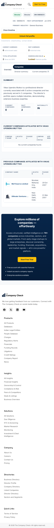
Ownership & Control (12, 385)
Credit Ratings (9, 355)
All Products (9, 323)
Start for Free (39, 4)
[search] (29, 4)
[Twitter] (11, 309)
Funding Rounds (10, 348)
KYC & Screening (11, 423)
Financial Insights (11, 382)
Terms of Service (11, 513)
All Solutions (9, 416)
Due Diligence (9, 419)
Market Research (11, 426)
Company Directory (12, 487)
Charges (7, 337)
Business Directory (11, 479)
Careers (7, 456)
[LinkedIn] (17, 309)
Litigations (8, 351)
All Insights (8, 378)
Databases (8, 327)
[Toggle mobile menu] (51, 4)
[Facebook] (4, 309)
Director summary (21, 72)
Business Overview (12, 399)
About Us (8, 452)
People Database (11, 334)
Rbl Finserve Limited (20, 184)
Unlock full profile (27, 36)
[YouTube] (24, 309)
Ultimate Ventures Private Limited (20, 196)
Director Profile (10, 483)
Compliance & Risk (11, 389)
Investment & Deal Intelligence (11, 434)
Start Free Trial (27, 259)
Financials (8, 344)
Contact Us (8, 460)
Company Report (11, 358)
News (6, 362)
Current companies (40, 72)
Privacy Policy (9, 517)
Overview (7, 70)
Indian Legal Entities (12, 330)
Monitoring (8, 430)
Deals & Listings (10, 396)
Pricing (7, 463)
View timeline (9, 30)
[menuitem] (7, 70)
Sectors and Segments (13, 497)
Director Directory (11, 494)
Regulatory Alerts (11, 341)
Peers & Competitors (12, 392)
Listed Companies (11, 490)
